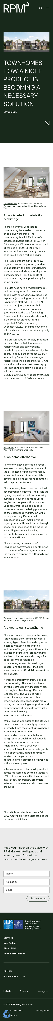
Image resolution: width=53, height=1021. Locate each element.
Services (8, 938)
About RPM (10, 948)
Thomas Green (10, 203)
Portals (8, 971)
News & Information (14, 953)
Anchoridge (9, 447)
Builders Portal (11, 976)
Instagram (43, 991)
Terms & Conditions (13, 1011)
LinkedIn (7, 991)
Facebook (25, 991)
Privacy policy (42, 1011)
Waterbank (9, 618)
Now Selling (10, 943)
